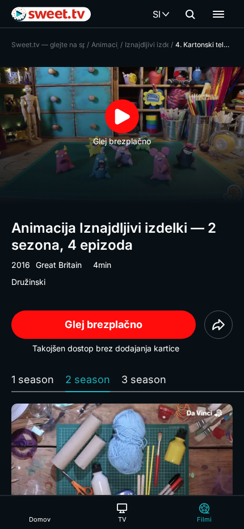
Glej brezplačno (103, 324)
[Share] (218, 324)
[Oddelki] (218, 14)
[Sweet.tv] (51, 14)
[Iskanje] (190, 14)
